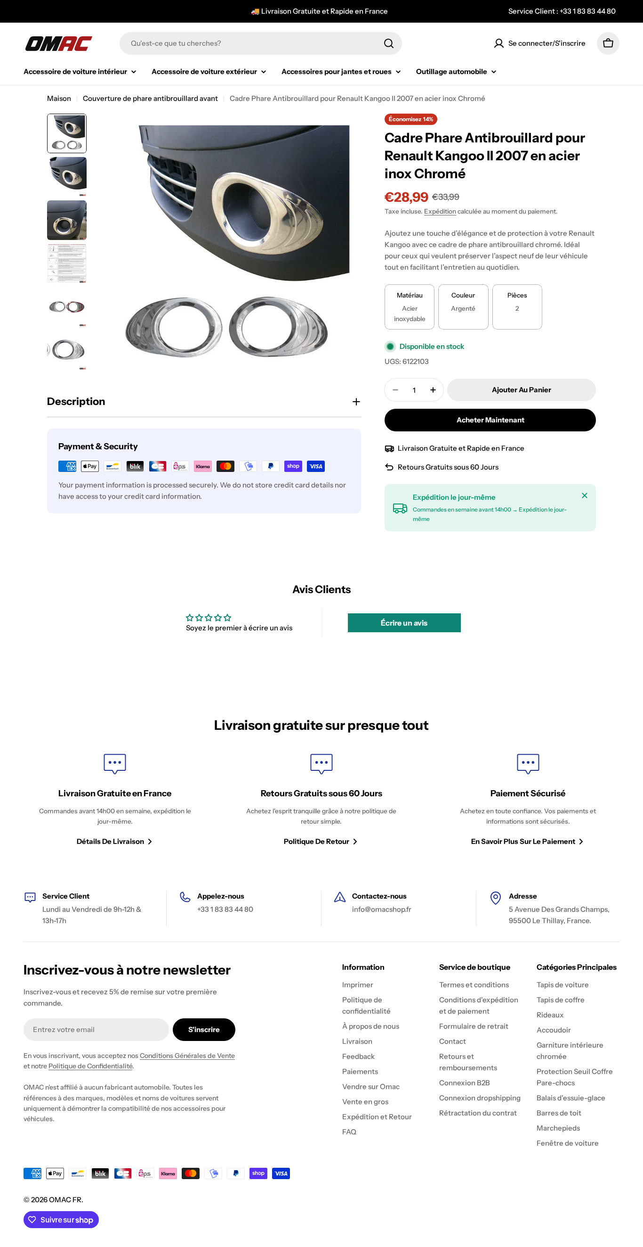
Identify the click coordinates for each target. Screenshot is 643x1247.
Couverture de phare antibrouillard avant (150, 98)
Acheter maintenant (490, 419)
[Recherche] (388, 43)
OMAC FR (65, 1199)
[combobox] (261, 43)
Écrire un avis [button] (404, 623)
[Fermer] (585, 495)
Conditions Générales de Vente (187, 1055)
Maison (59, 98)
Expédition (440, 211)
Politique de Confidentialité (90, 1066)
